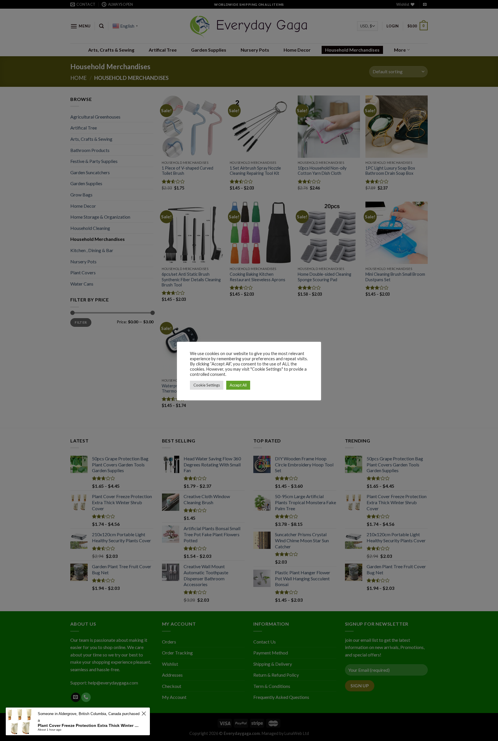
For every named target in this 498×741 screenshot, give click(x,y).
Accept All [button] (238, 385)
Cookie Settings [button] (206, 385)
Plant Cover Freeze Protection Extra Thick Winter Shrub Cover (89, 725)
